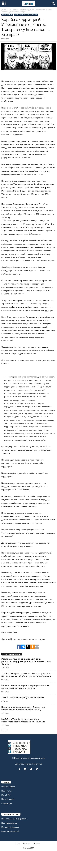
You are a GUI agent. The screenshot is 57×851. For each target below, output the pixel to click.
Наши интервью (8, 799)
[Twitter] (31, 770)
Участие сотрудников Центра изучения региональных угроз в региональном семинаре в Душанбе (26, 661)
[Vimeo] (37, 770)
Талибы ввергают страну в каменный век (22, 697)
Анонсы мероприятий (10, 831)
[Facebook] (20, 770)
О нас (18, 844)
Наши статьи (6, 791)
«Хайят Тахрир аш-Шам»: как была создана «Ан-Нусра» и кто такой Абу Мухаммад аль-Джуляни (26, 674)
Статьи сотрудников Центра (26, 14)
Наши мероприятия (9, 823)
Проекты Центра (8, 787)
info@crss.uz (36, 764)
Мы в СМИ (5, 795)
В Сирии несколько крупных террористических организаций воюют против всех (25, 687)
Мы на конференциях (10, 827)
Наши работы (7, 14)
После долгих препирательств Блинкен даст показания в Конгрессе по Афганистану (23, 708)
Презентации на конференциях (14, 819)
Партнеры (37, 844)
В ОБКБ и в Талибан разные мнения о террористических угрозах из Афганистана (23, 720)
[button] (53, 4)
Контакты (26, 844)
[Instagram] (26, 770)
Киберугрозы (6, 803)
